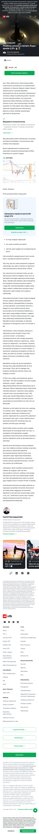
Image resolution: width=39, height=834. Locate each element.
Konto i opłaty (7, 652)
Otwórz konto (19, 228)
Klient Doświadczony (10, 665)
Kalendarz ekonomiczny (7, 713)
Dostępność (24, 687)
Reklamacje (24, 711)
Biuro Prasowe (25, 645)
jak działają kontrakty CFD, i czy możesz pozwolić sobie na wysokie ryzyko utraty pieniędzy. (22, 11)
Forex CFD (6, 648)
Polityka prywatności (27, 700)
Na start (23, 664)
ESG (22, 675)
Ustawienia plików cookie (25, 809)
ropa (4, 481)
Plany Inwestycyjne (9, 673)
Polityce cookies (20, 827)
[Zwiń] (19, 14)
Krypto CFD (6, 641)
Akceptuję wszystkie (28, 831)
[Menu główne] (35, 16)
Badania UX (24, 656)
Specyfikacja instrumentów (7, 657)
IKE (4, 681)
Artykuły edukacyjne (9, 701)
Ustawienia (11, 831)
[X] (28, 573)
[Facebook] (22, 573)
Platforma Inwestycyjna (28, 638)
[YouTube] (5, 622)
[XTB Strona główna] (5, 16)
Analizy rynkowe (8, 704)
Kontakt (23, 641)
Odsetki (5, 677)
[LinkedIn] (16, 573)
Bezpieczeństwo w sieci (10, 721)
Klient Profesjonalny (9, 661)
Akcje (4, 630)
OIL (4, 158)
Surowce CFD (7, 638)
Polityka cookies (26, 703)
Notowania (24, 671)
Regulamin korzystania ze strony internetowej (28, 695)
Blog (22, 652)
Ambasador (24, 634)
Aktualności (24, 707)
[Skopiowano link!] (11, 573)
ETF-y (5, 634)
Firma (22, 630)
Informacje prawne (27, 683)
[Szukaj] (30, 16)
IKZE (4, 684)
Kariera (23, 648)
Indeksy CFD (7, 645)
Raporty (23, 668)
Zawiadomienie (26, 690)
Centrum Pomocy (8, 718)
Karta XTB (6, 693)
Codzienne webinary (9, 708)
